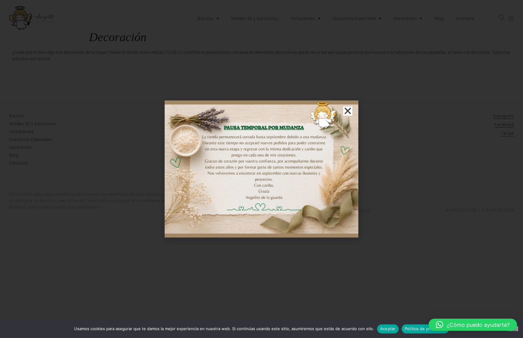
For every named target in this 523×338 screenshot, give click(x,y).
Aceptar (388, 328)
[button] (473, 325)
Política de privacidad (425, 328)
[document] (261, 169)
